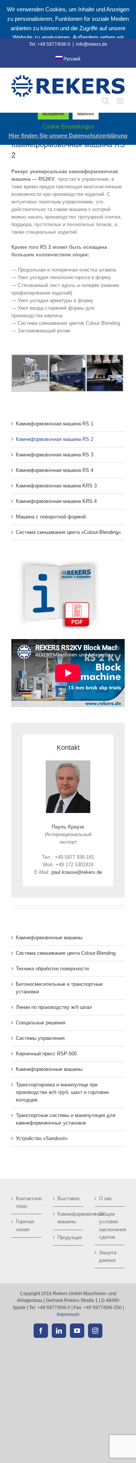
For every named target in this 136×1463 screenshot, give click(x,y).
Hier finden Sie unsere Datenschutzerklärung (68, 135)
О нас (105, 1198)
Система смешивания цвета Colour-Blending (66, 953)
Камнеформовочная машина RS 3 (54, 455)
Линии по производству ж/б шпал (54, 1007)
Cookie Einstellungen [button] (68, 126)
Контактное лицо (27, 1202)
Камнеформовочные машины (49, 937)
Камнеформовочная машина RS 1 (54, 424)
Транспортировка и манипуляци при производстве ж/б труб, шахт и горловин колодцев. (62, 1092)
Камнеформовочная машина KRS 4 (56, 501)
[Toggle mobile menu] (121, 101)
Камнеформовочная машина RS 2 (54, 439)
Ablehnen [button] (85, 114)
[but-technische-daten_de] (58, 560)
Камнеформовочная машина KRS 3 (56, 486)
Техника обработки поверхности (52, 968)
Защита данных (107, 1256)
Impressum (68, 1314)
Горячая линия (25, 1225)
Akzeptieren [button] (53, 114)
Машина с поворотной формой (51, 517)
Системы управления (40, 1038)
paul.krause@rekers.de (76, 872)
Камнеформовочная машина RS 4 (54, 470)
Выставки (68, 1198)
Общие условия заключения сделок (110, 1225)
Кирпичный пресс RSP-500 (46, 1054)
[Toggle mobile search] (105, 101)
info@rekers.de (91, 44)
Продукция (68, 1237)
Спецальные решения (40, 1022)
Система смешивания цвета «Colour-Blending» (68, 532)
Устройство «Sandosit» (42, 1138)
